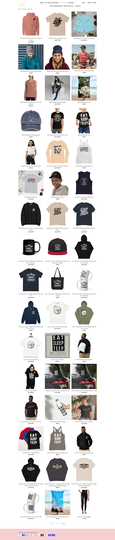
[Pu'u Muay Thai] (25, 3)
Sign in (90, 3)
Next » (64, 523)
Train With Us (68, 6)
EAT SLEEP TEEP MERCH (52, 3)
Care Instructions (56, 6)
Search (78, 6)
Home (42, 3)
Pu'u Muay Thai (25, 532)
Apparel (71, 3)
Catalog (63, 3)
